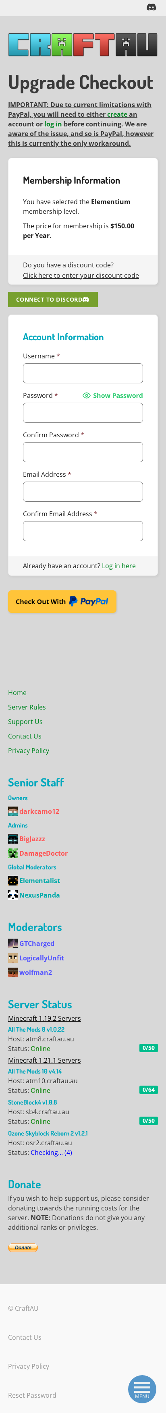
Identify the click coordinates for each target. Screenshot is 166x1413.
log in (53, 124)
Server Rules (27, 707)
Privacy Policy (28, 750)
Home (17, 692)
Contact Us (25, 736)
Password (40, 395)
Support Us (25, 721)
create (117, 114)
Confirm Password (53, 434)
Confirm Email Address (60, 513)
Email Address (47, 474)
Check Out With (49, 604)
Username (41, 356)
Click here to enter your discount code (81, 275)
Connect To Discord (49, 299)
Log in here (119, 565)
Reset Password (32, 1395)
